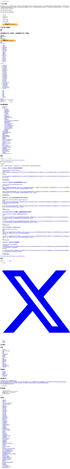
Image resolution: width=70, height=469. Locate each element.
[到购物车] (0, 13)
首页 (3, 90)
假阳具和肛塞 (4, 106)
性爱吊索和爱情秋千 (8, 117)
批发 (3, 95)
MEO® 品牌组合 (5, 465)
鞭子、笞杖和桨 (5, 145)
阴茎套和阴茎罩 (5, 133)
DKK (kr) (4, 53)
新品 (3, 92)
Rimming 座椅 (4, 434)
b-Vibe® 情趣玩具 (8, 124)
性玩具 (3, 107)
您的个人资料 (4, 374)
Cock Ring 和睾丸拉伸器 (6, 132)
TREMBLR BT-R (5, 425)
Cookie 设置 (4, 364)
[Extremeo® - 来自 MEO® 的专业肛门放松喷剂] (11, 170)
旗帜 (3, 351)
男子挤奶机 (4, 423)
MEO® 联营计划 (5, 467)
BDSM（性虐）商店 (6, 350)
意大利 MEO (4, 410)
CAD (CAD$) (4, 49)
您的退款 (4, 372)
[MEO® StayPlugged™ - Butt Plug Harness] (9, 229)
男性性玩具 (7, 112)
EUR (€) (3, 45)
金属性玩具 (7, 119)
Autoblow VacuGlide (5, 424)
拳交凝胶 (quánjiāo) (5, 428)
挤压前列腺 (4, 442)
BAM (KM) (4, 47)
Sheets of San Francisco (6, 153)
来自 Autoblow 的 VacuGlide (7, 449)
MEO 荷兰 (4, 412)
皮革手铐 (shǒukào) (5, 438)
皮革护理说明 (4, 454)
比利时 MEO (4, 415)
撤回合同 (4, 361)
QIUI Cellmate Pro (5, 439)
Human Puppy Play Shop (6, 147)
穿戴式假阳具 (7, 116)
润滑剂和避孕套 (5, 131)
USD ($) (3, 46)
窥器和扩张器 (7, 122)
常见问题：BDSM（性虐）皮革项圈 (8, 453)
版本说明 (4, 359)
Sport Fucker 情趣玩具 (8, 123)
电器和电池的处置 (5, 365)
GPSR (3, 402)
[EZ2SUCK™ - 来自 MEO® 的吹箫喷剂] (9, 244)
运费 (3, 362)
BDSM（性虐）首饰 (6, 151)
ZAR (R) (3, 61)
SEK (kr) (3, 59)
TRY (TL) (4, 60)
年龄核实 (4, 463)
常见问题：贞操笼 (5, 455)
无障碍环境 (4, 401)
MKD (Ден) (4, 55)
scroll (1, 395)
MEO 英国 (4, 413)
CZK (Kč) (4, 52)
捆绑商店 (4, 138)
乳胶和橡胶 (4, 148)
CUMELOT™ (4, 427)
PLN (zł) (3, 57)
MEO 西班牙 (4, 411)
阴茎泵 (3, 134)
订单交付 (4, 357)
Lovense (3, 447)
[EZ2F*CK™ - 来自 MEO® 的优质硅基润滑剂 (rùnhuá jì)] (12, 184)
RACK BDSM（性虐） (6, 404)
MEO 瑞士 (4, 408)
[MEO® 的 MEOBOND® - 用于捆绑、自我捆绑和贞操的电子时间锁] (14, 214)
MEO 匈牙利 (4, 416)
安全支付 (4, 355)
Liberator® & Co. (7, 129)
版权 (3, 358)
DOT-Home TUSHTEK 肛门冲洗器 (8, 448)
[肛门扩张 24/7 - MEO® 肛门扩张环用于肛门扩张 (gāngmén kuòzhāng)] (15, 199)
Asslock (6, 115)
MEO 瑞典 (4, 414)
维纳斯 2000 (4, 460)
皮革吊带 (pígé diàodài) (6, 149)
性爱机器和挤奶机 (5, 135)
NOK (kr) (4, 56)
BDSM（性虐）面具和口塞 (7, 139)
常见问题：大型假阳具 (6, 459)
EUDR (3, 461)
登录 (1, 42)
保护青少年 (4, 385)
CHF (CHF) (4, 50)
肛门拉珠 (6, 113)
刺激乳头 (4, 137)
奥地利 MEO (4, 407)
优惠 (3, 94)
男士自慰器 (7, 114)
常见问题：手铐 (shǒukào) (7, 451)
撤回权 (3, 356)
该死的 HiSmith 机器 (6, 136)
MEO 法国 (4, 409)
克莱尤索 (4, 444)
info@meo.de (8, 393)
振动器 (6, 118)
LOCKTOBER (5, 421)
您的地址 (4, 373)
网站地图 (4, 366)
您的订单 (4, 371)
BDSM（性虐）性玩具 (6, 146)
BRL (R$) (4, 48)
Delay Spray (4, 406)
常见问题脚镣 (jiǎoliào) (6, 452)
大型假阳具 (4, 422)
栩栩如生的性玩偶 (8, 121)
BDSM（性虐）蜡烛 (6, 446)
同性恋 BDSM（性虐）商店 (7, 443)
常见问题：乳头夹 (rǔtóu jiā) (7, 458)
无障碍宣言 (4, 360)
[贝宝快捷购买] (10, 25)
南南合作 (4, 405)
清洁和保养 (4, 464)
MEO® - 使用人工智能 (6, 466)
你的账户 (2, 369)
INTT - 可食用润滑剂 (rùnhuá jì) (8, 450)
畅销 (3, 93)
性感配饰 (4, 152)
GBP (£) (3, 54)
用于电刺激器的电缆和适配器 (7, 462)
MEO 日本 (4, 420)
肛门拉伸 (4, 445)
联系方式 (2, 98)
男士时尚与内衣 (5, 150)
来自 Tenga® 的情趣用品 (9, 125)
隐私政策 (10, 10)
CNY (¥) (3, 51)
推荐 (3, 91)
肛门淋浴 (4, 141)
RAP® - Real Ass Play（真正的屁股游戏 (11, 120)
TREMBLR (4, 433)
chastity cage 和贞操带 (6, 140)
